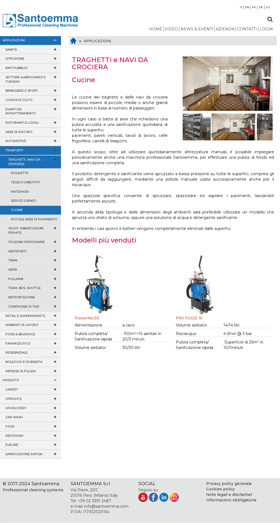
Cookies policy (220, 489)
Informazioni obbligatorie (231, 500)
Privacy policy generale (229, 483)
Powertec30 (87, 318)
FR (254, 7)
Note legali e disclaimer (229, 494)
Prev (189, 125)
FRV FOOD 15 (189, 318)
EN (247, 7)
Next (265, 125)
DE (261, 7)
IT (241, 7)
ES (268, 7)
